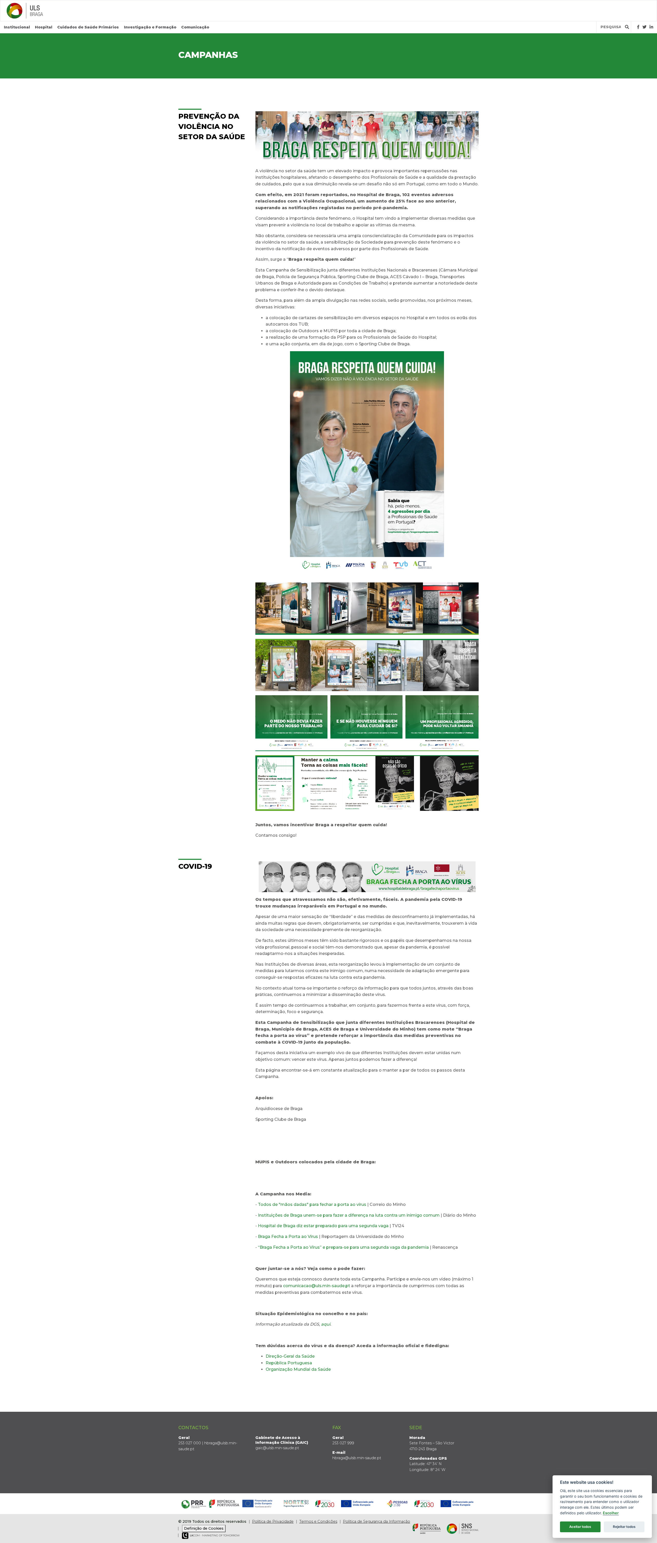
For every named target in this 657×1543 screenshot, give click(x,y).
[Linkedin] (651, 27)
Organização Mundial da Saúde (298, 1369)
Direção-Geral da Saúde (290, 1356)
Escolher (611, 1513)
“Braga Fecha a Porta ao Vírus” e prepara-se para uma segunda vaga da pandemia (343, 1247)
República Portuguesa (289, 1362)
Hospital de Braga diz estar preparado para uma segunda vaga (323, 1225)
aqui (325, 1324)
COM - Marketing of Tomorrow (215, 1535)
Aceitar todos (580, 1527)
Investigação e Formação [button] (150, 27)
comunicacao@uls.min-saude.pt (316, 1285)
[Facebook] (638, 27)
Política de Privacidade (273, 1521)
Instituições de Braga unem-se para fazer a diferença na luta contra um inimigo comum (349, 1215)
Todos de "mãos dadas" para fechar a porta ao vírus (312, 1204)
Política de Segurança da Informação (376, 1521)
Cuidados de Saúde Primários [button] (88, 27)
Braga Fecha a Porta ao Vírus (288, 1236)
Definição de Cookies (204, 1528)
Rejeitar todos (624, 1527)
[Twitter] (644, 27)
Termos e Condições (318, 1521)
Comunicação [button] (195, 27)
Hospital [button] (43, 27)
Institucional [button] (17, 27)
